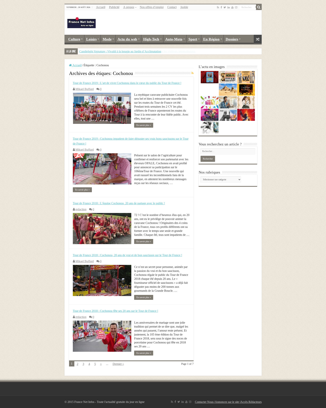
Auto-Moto (173, 39)
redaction (80, 209)
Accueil (100, 7)
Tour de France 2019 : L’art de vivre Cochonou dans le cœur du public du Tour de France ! (127, 83)
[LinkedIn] (228, 7)
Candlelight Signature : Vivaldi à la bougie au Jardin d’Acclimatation (120, 51)
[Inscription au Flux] (192, 73)
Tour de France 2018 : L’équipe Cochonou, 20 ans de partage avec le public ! (119, 203)
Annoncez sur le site (227, 401)
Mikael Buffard (84, 89)
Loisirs (91, 39)
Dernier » (118, 364)
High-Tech (151, 39)
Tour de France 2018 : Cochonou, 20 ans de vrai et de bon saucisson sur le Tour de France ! (127, 255)
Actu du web (127, 39)
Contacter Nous (204, 401)
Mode (107, 39)
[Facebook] (221, 7)
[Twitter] (224, 7)
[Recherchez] (259, 7)
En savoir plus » (143, 125)
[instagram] (236, 7)
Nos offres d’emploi (152, 7)
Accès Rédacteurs (251, 401)
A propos (128, 7)
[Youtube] (232, 7)
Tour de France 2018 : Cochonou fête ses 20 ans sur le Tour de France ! (115, 310)
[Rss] (218, 7)
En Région (211, 39)
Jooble (184, 7)
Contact (172, 7)
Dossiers (232, 39)
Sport (192, 39)
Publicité (114, 7)
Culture (74, 39)
